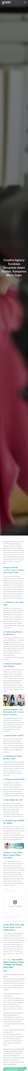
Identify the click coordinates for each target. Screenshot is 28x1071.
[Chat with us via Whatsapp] (25, 1068)
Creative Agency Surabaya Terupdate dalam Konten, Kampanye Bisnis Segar (14, 268)
